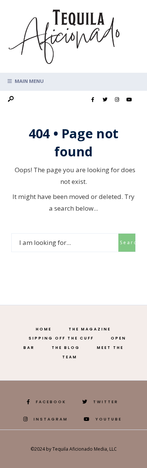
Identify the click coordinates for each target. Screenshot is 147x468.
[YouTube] (129, 100)
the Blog (66, 347)
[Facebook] (93, 100)
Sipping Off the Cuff (61, 338)
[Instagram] (117, 100)
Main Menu (29, 81)
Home (44, 329)
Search (127, 242)
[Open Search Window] (11, 99)
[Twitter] (105, 100)
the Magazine (90, 329)
